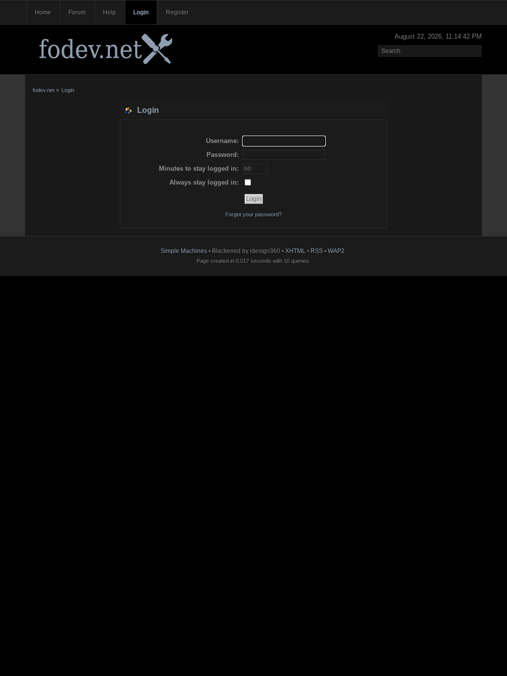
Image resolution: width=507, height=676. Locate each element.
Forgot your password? (253, 214)
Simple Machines (183, 250)
